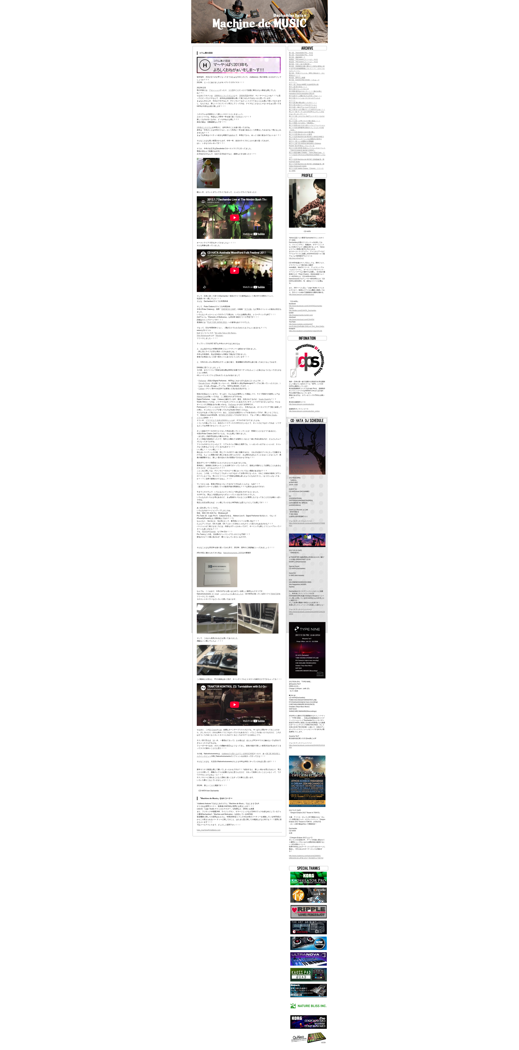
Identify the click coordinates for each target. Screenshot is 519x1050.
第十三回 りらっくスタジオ (299, 89)
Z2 (221, 638)
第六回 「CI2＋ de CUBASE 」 (300, 64)
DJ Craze (212, 730)
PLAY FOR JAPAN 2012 (217, 322)
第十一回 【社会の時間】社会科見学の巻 (304, 84)
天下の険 (248, 309)
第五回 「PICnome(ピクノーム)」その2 (303, 62)
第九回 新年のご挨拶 (297, 78)
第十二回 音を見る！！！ (298, 87)
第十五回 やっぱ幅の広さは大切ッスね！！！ (305, 96)
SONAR (231, 412)
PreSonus (232, 404)
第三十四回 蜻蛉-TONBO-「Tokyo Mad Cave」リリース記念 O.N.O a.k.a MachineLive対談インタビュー (307, 155)
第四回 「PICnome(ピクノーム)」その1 (303, 59)
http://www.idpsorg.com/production (301, 294)
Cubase (201, 389)
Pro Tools (232, 394)
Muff (198, 333)
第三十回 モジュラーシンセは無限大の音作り (305, 139)
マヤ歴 (231, 90)
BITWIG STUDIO (225, 415)
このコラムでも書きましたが (231, 594)
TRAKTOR (274, 594)
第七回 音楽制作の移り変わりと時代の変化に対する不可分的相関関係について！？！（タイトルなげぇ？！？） (307, 68)
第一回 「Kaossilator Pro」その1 (301, 53)
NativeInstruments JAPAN (233, 553)
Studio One (263, 399)
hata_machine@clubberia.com (208, 830)
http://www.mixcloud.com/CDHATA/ (301, 319)
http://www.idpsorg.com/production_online (304, 411)
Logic (201, 386)
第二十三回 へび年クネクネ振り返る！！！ (304, 121)
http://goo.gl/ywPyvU (296, 258)
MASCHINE (249, 754)
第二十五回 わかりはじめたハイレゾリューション (307, 125)
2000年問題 (243, 96)
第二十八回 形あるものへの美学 (300, 134)
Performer (202, 381)
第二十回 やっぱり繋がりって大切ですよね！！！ (307, 109)
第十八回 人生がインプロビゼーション (303, 105)
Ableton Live (202, 397)
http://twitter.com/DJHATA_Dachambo (302, 310)
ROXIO (205, 532)
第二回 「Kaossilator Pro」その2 (301, 55)
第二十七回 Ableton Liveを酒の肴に (302, 132)
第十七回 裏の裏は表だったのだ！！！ (303, 103)
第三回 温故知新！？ (297, 57)
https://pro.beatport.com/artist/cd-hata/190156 (305, 331)
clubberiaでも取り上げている (233, 754)
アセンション (214, 90)
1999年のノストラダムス (224, 96)
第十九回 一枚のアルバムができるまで (303, 107)
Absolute (219, 336)
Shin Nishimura (203, 336)
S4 (214, 740)
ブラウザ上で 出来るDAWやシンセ (219, 420)
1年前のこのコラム (204, 127)
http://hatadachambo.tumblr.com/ (301, 315)
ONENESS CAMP (228, 309)
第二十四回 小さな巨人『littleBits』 (302, 123)
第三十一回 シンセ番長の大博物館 (301, 141)
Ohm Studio (272, 415)
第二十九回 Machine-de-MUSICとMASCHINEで (306, 137)
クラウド (200, 418)
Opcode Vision (204, 383)
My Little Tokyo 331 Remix (225, 333)
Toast (211, 532)
